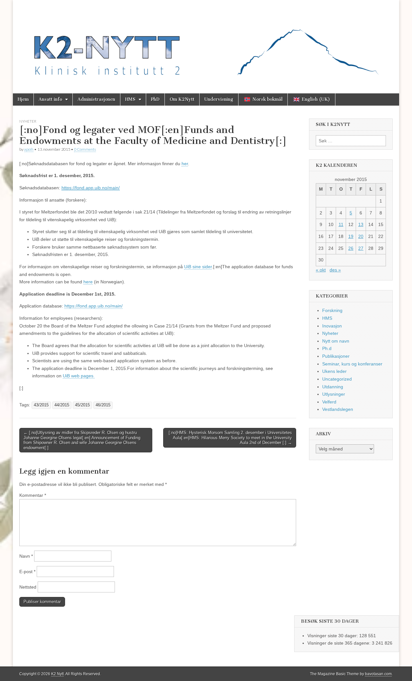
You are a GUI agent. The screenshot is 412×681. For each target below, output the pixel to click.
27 (360, 248)
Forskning (332, 310)
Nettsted (27, 587)
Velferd (329, 401)
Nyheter (27, 121)
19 (350, 236)
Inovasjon (332, 325)
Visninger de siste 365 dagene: (339, 643)
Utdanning (332, 386)
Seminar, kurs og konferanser (352, 363)
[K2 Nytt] (206, 42)
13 (360, 224)
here (88, 281)
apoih (28, 149)
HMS (130, 99)
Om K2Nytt (182, 99)
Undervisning (218, 99)
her (185, 163)
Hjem (23, 99)
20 (360, 236)
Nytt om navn (335, 341)
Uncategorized (337, 379)
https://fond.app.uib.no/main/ (93, 305)
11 (341, 224)
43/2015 (41, 405)
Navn (26, 556)
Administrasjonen (96, 99)
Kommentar (32, 495)
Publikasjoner (336, 356)
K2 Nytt (57, 674)
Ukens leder (334, 371)
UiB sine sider (198, 266)
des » (335, 269)
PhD (155, 99)
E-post (27, 571)
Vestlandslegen (337, 409)
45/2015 (82, 405)
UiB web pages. (79, 375)
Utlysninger (333, 394)
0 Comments (85, 149)
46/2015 (103, 405)
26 (350, 248)
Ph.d (327, 348)
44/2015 (61, 405)
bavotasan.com (378, 674)
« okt (321, 269)
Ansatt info (50, 99)
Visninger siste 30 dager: (333, 635)
